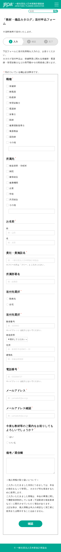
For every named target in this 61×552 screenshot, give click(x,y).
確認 (30, 523)
